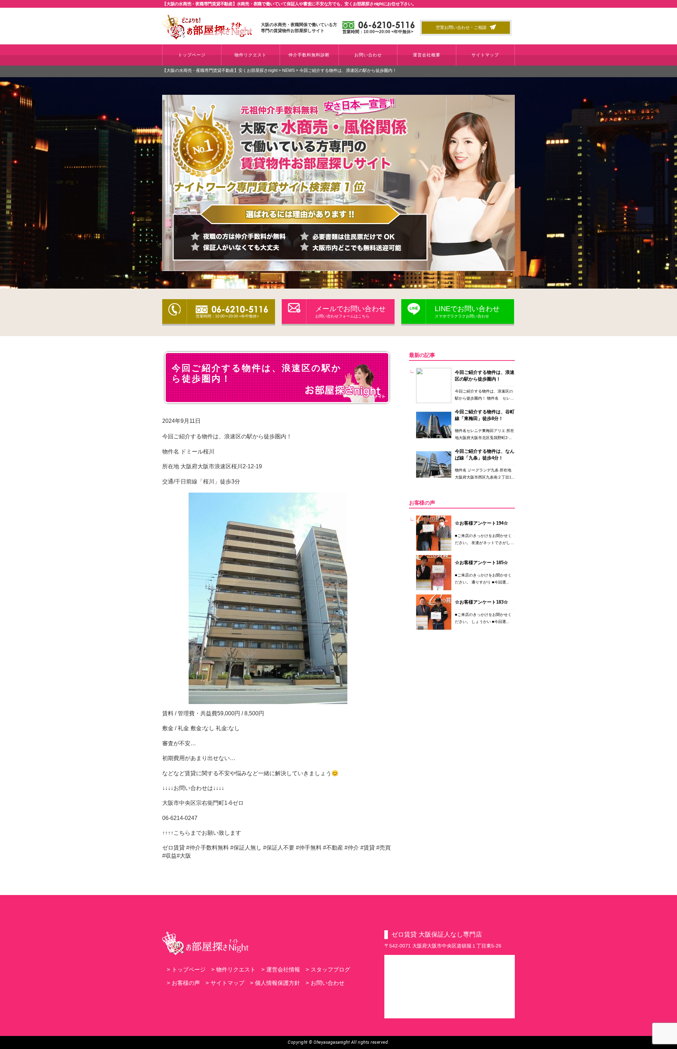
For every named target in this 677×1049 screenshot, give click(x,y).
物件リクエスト (250, 55)
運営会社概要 (426, 55)
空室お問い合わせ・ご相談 (461, 27)
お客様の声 (183, 983)
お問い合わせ (368, 55)
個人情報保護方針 (275, 983)
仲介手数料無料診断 (309, 55)
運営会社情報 (280, 970)
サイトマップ (485, 55)
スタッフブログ (328, 970)
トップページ (192, 55)
